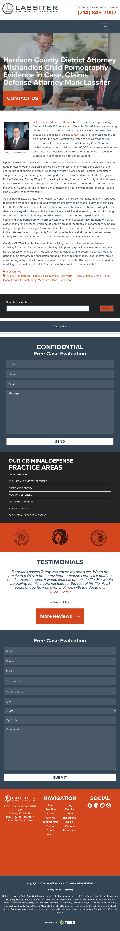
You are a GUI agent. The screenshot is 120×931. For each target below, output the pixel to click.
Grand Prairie (102, 276)
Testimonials (50, 822)
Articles (50, 818)
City (117, 704)
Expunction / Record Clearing (27, 515)
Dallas (44, 276)
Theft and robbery (20, 488)
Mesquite (43, 280)
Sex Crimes (14, 271)
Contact (50, 826)
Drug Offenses (18, 474)
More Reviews (56, 616)
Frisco (77, 276)
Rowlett (54, 905)
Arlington (20, 276)
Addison (29, 899)
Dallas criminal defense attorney (52, 122)
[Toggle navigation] (105, 26)
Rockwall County (17, 905)
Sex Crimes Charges (21, 501)
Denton (53, 276)
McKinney (30, 280)
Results (69, 809)
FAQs (50, 834)
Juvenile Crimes (18, 508)
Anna (28, 905)
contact (74, 135)
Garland (87, 276)
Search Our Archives (19, 302)
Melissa (36, 905)
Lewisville (17, 280)
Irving (6, 280)
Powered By (52, 922)
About (50, 830)
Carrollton (33, 276)
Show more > (60, 591)
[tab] (60, 327)
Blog (69, 805)
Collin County (69, 824)
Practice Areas (50, 811)
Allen (10, 276)
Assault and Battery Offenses (28, 481)
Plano (53, 280)
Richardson (65, 280)
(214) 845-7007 (24, 817)
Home (50, 805)
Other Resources (69, 815)
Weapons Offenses (20, 494)
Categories (60, 326)
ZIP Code (117, 730)
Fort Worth (66, 276)
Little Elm (64, 905)
